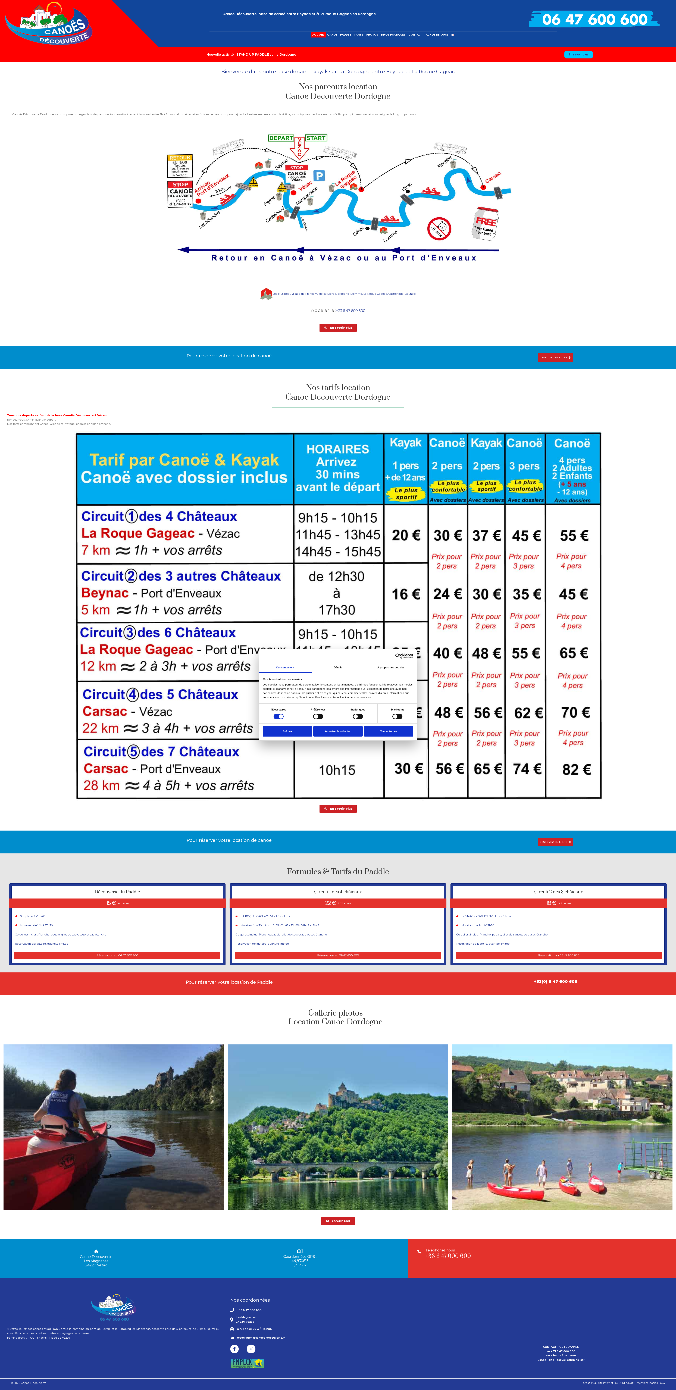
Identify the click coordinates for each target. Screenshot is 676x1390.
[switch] (318, 716)
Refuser (287, 731)
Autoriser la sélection (338, 731)
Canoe (332, 35)
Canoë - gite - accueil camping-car (560, 1359)
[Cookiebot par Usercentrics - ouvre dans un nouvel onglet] (398, 656)
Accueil (318, 35)
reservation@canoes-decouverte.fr (261, 1337)
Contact (415, 35)
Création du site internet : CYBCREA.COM (608, 1383)
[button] (555, 357)
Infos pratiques (393, 35)
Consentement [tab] (285, 667)
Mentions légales (647, 1383)
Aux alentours (437, 35)
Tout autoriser (388, 731)
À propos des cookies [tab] (390, 667)
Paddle (345, 35)
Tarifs (358, 35)
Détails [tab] (338, 667)
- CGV (661, 1383)
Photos (372, 35)
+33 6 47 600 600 (350, 311)
